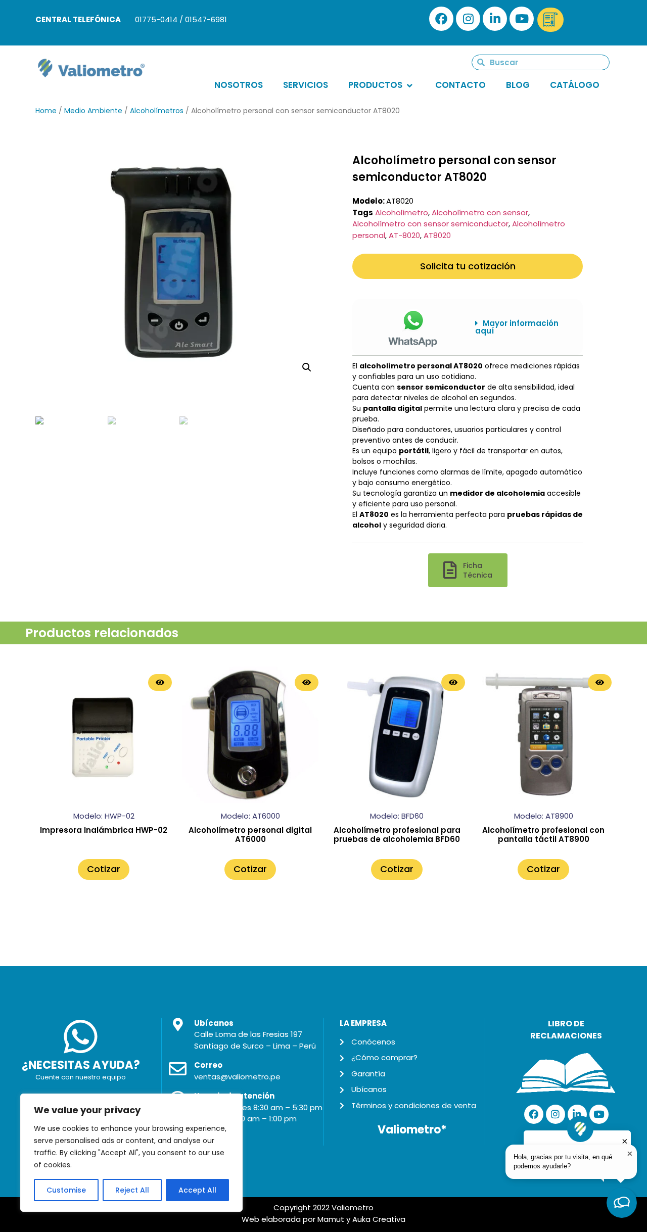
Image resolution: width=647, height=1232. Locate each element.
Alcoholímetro (401, 212)
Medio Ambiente (93, 111)
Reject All (132, 1190)
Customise (66, 1190)
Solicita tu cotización (468, 266)
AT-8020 (404, 235)
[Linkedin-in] (495, 19)
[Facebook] (441, 19)
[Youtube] (522, 19)
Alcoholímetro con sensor (480, 212)
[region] (131, 1153)
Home (46, 111)
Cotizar (103, 869)
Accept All (197, 1190)
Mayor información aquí (517, 327)
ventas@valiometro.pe (237, 1076)
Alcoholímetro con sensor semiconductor (430, 223)
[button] (521, 327)
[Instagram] (468, 19)
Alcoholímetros (156, 111)
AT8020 (437, 235)
